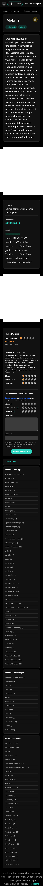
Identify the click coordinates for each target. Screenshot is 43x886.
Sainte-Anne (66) (11, 848)
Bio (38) (7, 507)
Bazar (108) (9, 498)
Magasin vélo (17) (11, 587)
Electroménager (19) (12, 527)
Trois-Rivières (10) (11, 860)
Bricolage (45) (10, 511)
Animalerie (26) (10, 486)
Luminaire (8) (10, 579)
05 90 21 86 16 (12, 223)
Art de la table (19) (11, 494)
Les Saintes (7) (10, 808)
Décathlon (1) (10, 693)
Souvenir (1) (9, 644)
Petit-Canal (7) (10, 824)
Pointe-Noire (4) (11, 828)
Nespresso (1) (10, 718)
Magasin (17, 11)
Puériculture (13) (11, 640)
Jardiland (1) (9, 705)
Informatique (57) (11, 543)
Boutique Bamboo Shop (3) (15, 677)
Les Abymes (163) (11, 804)
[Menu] (4, 4)
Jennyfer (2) (9, 710)
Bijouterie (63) (10, 502)
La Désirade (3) (10, 791)
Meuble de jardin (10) (13, 603)
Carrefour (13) (10, 681)
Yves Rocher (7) (10, 730)
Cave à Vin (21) (10, 515)
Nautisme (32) (10, 624)
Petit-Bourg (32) (10, 820)
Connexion (28, 4)
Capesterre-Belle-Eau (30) (14, 763)
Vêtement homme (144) (13, 664)
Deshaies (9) (9, 771)
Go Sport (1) (9, 701)
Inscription (37, 4)
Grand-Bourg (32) (11, 787)
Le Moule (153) (10, 800)
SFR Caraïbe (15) (11, 722)
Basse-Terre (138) (11, 755)
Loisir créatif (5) (10, 575)
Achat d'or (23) (10, 478)
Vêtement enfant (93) (12, 656)
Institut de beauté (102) (13, 547)
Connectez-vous (11, 398)
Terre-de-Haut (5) (11, 856)
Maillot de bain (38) (12, 591)
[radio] (23, 404)
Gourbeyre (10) (10, 779)
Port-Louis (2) (10, 836)
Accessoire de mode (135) (14, 474)
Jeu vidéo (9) (9, 555)
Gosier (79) (9, 775)
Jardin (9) (8, 551)
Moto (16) (8, 611)
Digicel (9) (8, 689)
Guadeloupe (7, 11)
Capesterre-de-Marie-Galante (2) (17, 767)
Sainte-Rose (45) (11, 852)
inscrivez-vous (24, 398)
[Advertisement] (21, 170)
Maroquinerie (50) (11, 595)
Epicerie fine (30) (11, 531)
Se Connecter (10, 462)
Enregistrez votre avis (21, 451)
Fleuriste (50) (9, 535)
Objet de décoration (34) (14, 628)
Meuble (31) (9, 599)
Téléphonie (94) (10, 652)
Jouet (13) (8, 559)
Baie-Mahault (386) (12, 747)
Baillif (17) (8, 751)
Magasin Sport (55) (12, 583)
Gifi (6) (7, 697)
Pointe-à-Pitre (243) (12, 832)
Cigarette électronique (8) (14, 523)
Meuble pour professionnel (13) (16, 607)
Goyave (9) (8, 783)
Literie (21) (9, 571)
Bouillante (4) (10, 759)
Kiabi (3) (8, 714)
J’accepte (34, 883)
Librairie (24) (9, 563)
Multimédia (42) (10, 615)
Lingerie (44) (9, 567)
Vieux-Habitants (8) (12, 864)
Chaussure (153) (11, 519)
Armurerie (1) (10, 490)
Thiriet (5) (8, 726)
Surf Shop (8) (9, 648)
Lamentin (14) (10, 796)
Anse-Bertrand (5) (11, 743)
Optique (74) (9, 632)
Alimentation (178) (11, 482)
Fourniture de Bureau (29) (14, 539)
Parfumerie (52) (10, 636)
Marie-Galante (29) (11, 812)
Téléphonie (26, 11)
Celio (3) (8, 685)
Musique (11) (9, 619)
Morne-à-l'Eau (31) (11, 816)
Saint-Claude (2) (10, 840)
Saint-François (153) (12, 844)
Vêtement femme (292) (13, 660)
